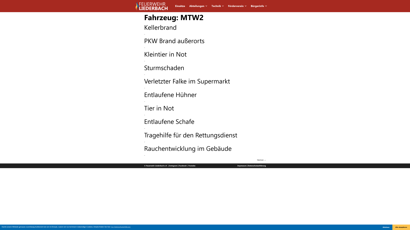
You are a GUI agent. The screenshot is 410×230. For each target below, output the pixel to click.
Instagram (173, 166)
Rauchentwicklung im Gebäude (188, 148)
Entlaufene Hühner (170, 95)
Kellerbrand (160, 27)
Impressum (241, 166)
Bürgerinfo (257, 6)
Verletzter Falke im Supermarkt (187, 81)
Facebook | (183, 166)
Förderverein (236, 6)
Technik (216, 6)
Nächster (261, 160)
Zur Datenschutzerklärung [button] (120, 227)
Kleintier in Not (165, 54)
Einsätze (180, 6)
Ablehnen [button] (386, 227)
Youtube (191, 166)
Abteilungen (196, 6)
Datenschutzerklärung (257, 166)
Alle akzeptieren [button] (401, 227)
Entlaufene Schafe (169, 121)
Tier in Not (159, 108)
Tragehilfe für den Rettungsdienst (190, 135)
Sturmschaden (164, 68)
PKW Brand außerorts (174, 41)
